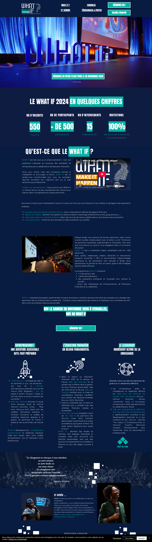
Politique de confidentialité (17, 539)
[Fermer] (149, 538)
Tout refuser (129, 538)
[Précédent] (12, 52)
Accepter (142, 538)
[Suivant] (139, 52)
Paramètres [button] (117, 538)
